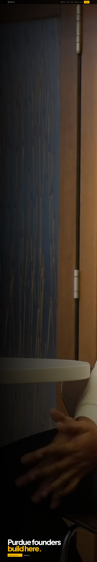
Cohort (67, 2)
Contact (76, 2)
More (81, 2)
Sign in (86, 2)
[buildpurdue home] (11, 2)
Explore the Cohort (15, 555)
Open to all (27, 555)
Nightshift (63, 2)
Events (72, 2)
